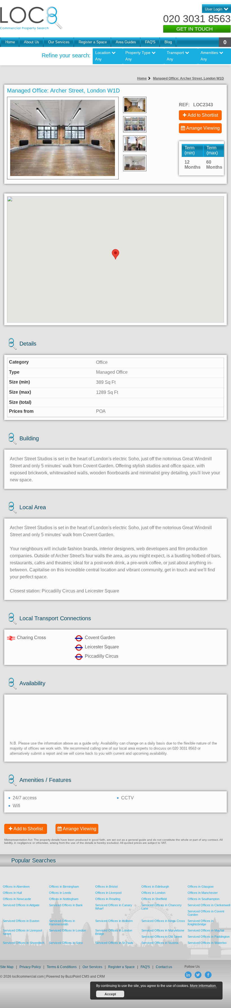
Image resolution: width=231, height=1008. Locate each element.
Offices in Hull (12, 892)
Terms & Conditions (62, 967)
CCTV (127, 797)
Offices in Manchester (203, 892)
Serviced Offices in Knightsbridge (201, 922)
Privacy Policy (30, 967)
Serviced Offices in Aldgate (21, 905)
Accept (110, 993)
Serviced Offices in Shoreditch (23, 942)
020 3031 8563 (197, 18)
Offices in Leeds (60, 892)
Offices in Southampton (203, 899)
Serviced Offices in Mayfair (206, 930)
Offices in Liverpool (108, 892)
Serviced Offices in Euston (21, 921)
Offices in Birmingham (64, 886)
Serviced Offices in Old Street (161, 936)
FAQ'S (150, 42)
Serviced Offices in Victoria (159, 942)
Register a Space (93, 42)
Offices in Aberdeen (16, 886)
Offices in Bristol (106, 886)
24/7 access (25, 797)
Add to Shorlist (28, 828)
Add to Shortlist (203, 115)
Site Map (7, 967)
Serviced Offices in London (67, 930)
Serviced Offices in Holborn (114, 921)
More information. (203, 986)
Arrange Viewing (203, 128)
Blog (168, 42)
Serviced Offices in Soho (66, 942)
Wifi (16, 805)
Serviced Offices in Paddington (209, 936)
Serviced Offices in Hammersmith (62, 922)
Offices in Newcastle (17, 899)
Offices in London (153, 892)
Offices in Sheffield (154, 899)
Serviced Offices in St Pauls (114, 942)
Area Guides (126, 42)
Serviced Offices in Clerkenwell (209, 905)
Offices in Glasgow (201, 886)
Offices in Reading (107, 899)
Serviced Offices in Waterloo (207, 942)
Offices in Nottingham (63, 899)
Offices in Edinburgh (155, 886)
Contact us (164, 967)
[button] (115, 254)
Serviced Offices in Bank (66, 905)
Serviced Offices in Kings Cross (163, 921)
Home (10, 42)
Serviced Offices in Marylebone (162, 930)
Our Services (59, 42)
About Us (31, 42)
